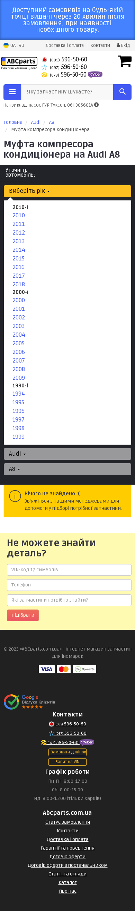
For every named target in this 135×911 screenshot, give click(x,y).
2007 (18, 360)
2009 (18, 378)
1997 (18, 419)
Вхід (125, 45)
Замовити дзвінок (68, 752)
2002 (18, 317)
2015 (18, 258)
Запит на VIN (67, 761)
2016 (18, 267)
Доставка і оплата (64, 45)
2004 (18, 334)
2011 (18, 224)
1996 (18, 411)
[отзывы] (30, 702)
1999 (18, 436)
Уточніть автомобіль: (20, 172)
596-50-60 (68, 59)
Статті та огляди (67, 874)
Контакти (100, 45)
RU (21, 45)
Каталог (67, 882)
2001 (18, 309)
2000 (18, 300)
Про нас (67, 891)
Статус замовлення (67, 822)
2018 (18, 284)
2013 (18, 241)
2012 (18, 232)
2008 (18, 369)
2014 (18, 250)
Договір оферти (68, 857)
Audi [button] (15, 453)
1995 (18, 402)
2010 (18, 215)
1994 (18, 393)
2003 (18, 326)
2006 (18, 352)
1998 (18, 428)
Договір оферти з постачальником (68, 865)
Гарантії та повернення (67, 848)
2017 (18, 275)
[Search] (122, 92)
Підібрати (22, 615)
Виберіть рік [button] (27, 191)
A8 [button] (13, 469)
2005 (18, 343)
